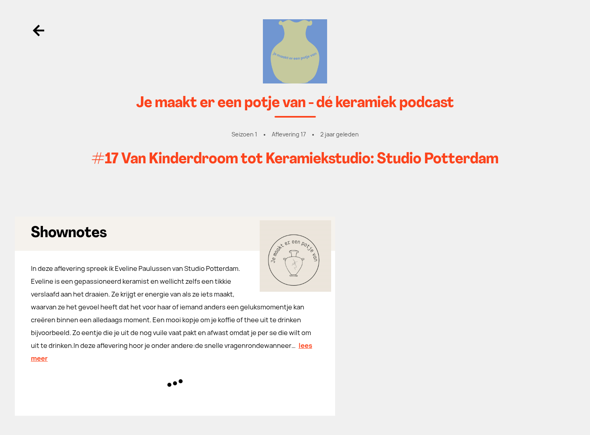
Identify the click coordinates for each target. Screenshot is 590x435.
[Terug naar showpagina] (295, 51)
